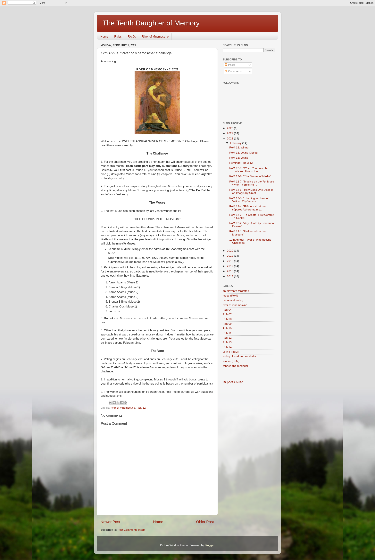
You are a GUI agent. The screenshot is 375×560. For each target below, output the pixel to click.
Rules (118, 36)
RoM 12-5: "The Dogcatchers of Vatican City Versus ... (249, 200)
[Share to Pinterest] (125, 402)
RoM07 (227, 314)
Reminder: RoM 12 (241, 162)
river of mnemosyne (123, 407)
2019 (230, 255)
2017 (230, 266)
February (236, 143)
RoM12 (141, 407)
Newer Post (110, 522)
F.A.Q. (132, 36)
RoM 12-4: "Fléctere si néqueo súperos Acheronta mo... (248, 208)
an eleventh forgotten (236, 290)
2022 (230, 133)
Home (104, 36)
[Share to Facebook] (122, 402)
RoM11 (227, 333)
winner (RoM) (231, 361)
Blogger (209, 545)
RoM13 (227, 342)
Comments (234, 71)
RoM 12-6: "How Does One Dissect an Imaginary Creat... (251, 191)
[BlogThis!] (114, 402)
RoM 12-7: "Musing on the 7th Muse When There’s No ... (251, 183)
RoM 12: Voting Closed (243, 152)
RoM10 (227, 328)
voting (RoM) (231, 351)
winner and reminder (235, 365)
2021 (230, 138)
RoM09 (227, 323)
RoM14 (227, 347)
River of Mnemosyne (155, 36)
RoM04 (227, 309)
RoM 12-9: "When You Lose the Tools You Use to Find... (248, 170)
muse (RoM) (230, 295)
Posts (231, 64)
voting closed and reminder (239, 356)
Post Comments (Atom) (132, 529)
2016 (230, 271)
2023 (230, 128)
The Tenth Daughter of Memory (151, 23)
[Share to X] (118, 402)
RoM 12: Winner (239, 147)
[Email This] (110, 402)
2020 (230, 250)
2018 (230, 261)
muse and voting (233, 300)
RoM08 (227, 319)
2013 (230, 276)
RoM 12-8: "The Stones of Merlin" (250, 176)
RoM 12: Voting (238, 157)
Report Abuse (233, 382)
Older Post (205, 522)
